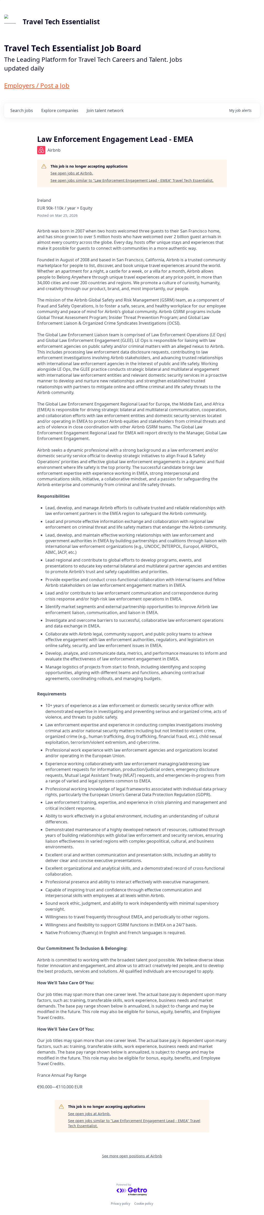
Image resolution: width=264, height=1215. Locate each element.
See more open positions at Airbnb (132, 1155)
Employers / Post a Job (36, 85)
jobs (21, 110)
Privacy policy (120, 1203)
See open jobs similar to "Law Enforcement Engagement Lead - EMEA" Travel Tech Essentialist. (132, 180)
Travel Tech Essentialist (61, 21)
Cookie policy (143, 1203)
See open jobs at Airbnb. (72, 173)
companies (59, 110)
